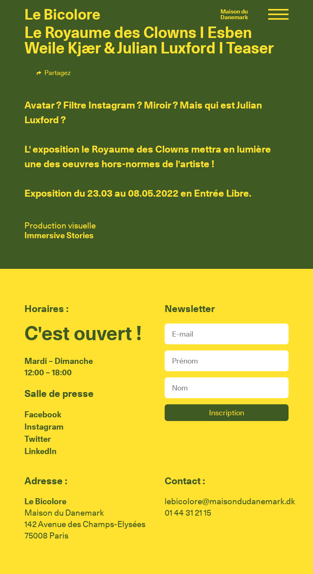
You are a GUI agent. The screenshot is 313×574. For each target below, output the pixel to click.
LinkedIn (40, 451)
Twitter (120, 72)
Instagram (44, 426)
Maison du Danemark (234, 14)
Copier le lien (154, 72)
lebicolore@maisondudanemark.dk (230, 501)
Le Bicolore (62, 14)
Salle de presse (59, 393)
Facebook (91, 72)
